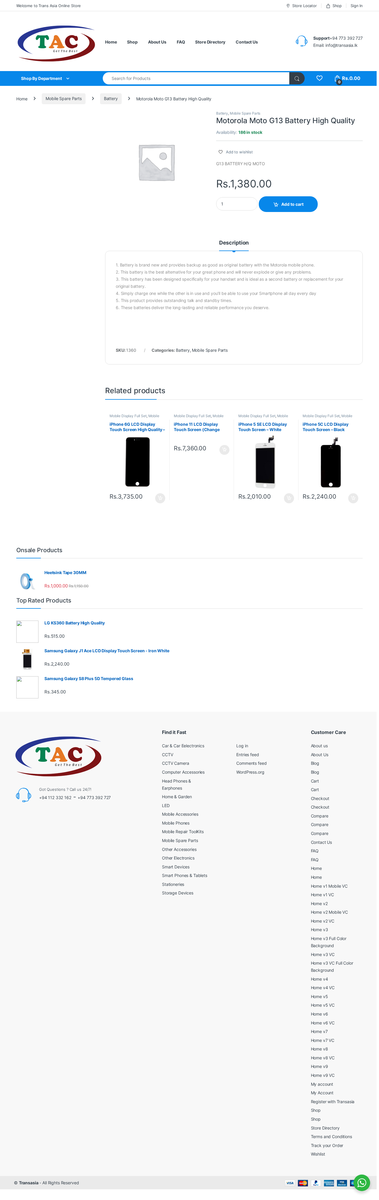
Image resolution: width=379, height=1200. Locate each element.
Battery (111, 98)
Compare (319, 815)
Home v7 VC (323, 1040)
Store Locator (304, 5)
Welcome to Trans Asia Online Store (48, 5)
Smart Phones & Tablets (184, 875)
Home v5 (319, 996)
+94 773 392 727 (94, 797)
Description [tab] (234, 243)
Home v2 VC (323, 920)
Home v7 (319, 1031)
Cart (315, 780)
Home (111, 41)
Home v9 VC (323, 1075)
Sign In (357, 5)
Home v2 (319, 903)
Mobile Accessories (180, 814)
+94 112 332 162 (55, 797)
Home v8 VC (323, 1057)
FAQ (181, 41)
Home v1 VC (322, 894)
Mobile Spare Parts (63, 98)
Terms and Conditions (331, 1136)
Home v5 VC (323, 1005)
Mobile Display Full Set (128, 416)
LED (166, 805)
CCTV (167, 754)
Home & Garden (177, 796)
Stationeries (173, 884)
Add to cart (292, 204)
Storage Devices (177, 892)
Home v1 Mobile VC (329, 886)
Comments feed (251, 763)
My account (322, 1084)
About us (319, 745)
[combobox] (196, 78)
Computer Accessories (183, 772)
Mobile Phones (176, 822)
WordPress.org (250, 772)
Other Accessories (179, 849)
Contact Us (247, 41)
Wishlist (318, 1153)
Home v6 (319, 1013)
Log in (242, 745)
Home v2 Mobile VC (329, 912)
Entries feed (247, 754)
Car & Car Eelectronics (183, 745)
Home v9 (319, 1066)
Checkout (320, 798)
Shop (337, 5)
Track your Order (327, 1145)
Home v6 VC (323, 1022)
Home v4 (319, 978)
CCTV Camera (175, 763)
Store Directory (210, 41)
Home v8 (319, 1048)
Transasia (28, 1182)
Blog (315, 763)
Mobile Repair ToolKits (183, 831)
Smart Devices (176, 866)
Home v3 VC (323, 954)
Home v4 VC (323, 987)
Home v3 (319, 929)
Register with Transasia (333, 1101)
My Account (322, 1092)
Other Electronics (178, 857)
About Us (157, 41)
